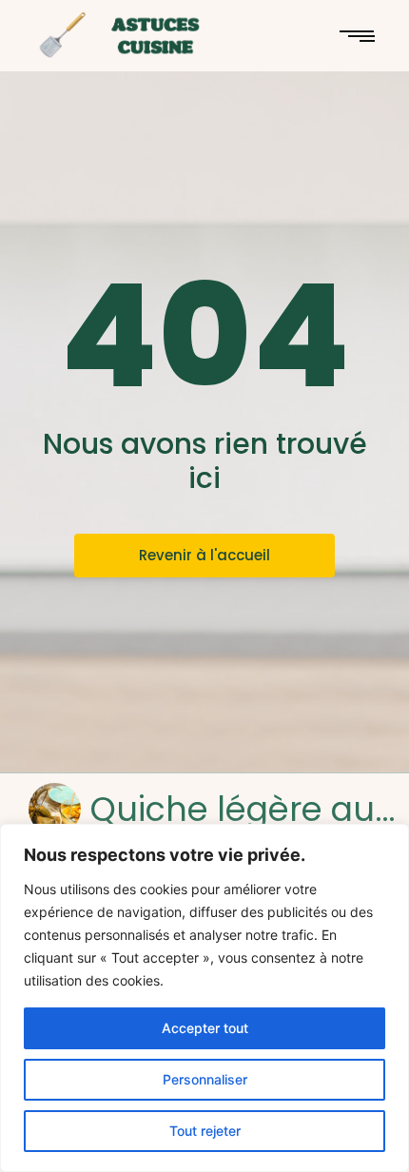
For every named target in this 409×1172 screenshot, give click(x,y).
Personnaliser (205, 1079)
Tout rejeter (205, 1131)
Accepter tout (205, 1028)
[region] (204, 998)
